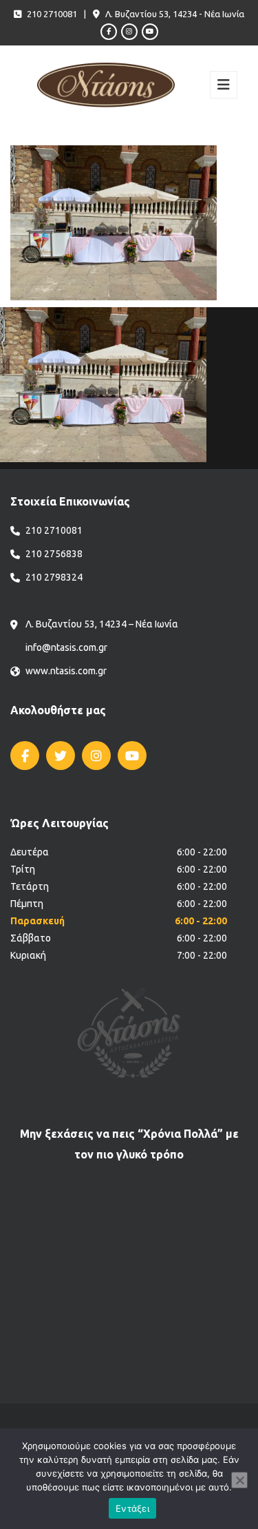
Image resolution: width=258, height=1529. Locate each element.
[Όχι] (239, 1480)
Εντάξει (132, 1508)
